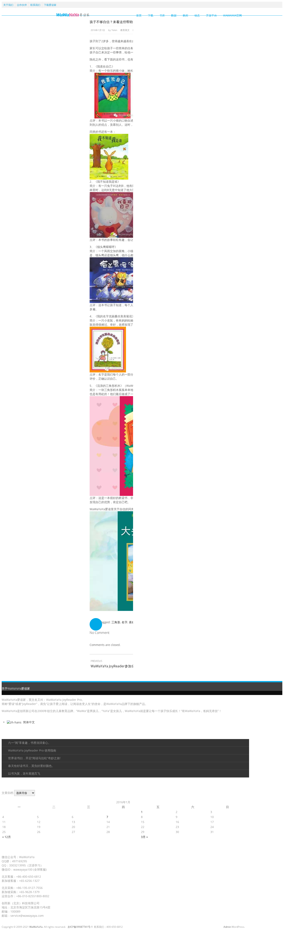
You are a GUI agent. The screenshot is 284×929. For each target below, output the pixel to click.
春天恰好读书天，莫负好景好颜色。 (31, 766)
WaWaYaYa (36, 927)
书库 (162, 15)
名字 (124, 622)
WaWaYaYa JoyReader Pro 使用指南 (32, 750)
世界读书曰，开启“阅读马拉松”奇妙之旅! (34, 758)
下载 (150, 15)
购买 (185, 15)
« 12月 (6, 837)
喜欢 (132, 622)
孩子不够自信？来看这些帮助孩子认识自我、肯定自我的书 (133, 22)
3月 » (144, 837)
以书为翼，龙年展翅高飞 (24, 773)
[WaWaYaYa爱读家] (73, 15)
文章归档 (7, 793)
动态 (197, 15)
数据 (174, 15)
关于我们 (8, 5)
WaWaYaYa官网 (232, 15)
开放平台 (211, 15)
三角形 (115, 622)
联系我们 (35, 5)
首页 (139, 15)
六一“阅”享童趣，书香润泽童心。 (29, 743)
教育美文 (125, 30)
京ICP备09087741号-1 (80, 927)
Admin (227, 927)
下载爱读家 (50, 5)
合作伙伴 (22, 5)
